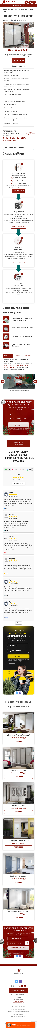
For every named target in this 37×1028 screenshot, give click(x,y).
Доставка (18, 355)
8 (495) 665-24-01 (20, 180)
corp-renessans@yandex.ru (18, 994)
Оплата (28, 355)
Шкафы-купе (15, 9)
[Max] (20, 693)
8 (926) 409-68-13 (20, 183)
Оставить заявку (18, 190)
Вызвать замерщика (18, 226)
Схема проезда (18, 1002)
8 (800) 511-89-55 (19, 178)
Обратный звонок (18, 990)
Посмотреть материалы (18, 443)
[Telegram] (17, 693)
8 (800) (18, 986)
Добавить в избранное (18, 1006)
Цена (6, 355)
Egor (10, 602)
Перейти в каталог (18, 298)
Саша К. (11, 536)
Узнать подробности (30, 133)
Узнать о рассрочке (18, 262)
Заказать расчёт (18, 60)
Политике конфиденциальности (19, 429)
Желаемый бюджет (19, 418)
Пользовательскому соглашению (15, 430)
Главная (6, 9)
